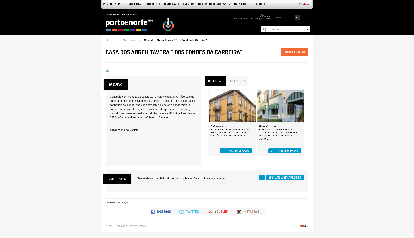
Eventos (189, 4)
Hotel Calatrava (268, 126)
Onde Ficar (134, 4)
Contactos (259, 4)
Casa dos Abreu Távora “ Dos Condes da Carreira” (175, 40)
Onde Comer (153, 4)
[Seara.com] (304, 226)
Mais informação (239, 150)
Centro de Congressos (214, 4)
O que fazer (172, 4)
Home (109, 40)
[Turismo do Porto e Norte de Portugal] (140, 23)
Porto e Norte (113, 4)
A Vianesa (216, 126)
